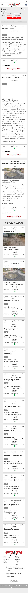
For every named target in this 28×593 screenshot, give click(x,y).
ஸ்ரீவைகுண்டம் (17, 13)
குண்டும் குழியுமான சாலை (11, 380)
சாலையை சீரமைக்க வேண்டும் (11, 301)
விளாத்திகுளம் (17, 15)
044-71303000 (11, 576)
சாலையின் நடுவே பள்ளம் (13, 480)
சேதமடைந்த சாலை (11, 529)
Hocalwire (15, 587)
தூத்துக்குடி (3, 15)
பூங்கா (16, 564)
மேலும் (14, 252)
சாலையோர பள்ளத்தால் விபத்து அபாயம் (13, 455)
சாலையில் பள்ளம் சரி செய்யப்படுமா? (14, 163)
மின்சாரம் (17, 559)
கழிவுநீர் (17, 561)
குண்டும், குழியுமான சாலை (11, 406)
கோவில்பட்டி (3, 13)
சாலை (9, 21)
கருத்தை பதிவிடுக (14, 69)
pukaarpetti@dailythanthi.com (14, 573)
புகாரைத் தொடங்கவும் (14, 18)
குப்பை (16, 562)
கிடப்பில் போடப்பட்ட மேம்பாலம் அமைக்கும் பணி (12, 431)
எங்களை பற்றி (6, 558)
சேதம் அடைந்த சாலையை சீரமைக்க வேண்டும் (14, 329)
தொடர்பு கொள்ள (7, 559)
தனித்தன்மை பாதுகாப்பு (6, 562)
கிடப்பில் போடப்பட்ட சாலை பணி (12, 77)
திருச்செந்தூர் (9, 15)
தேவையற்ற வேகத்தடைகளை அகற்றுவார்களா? (10, 353)
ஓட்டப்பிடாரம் (10, 13)
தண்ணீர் (17, 558)
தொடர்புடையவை (14, 223)
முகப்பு (3, 21)
